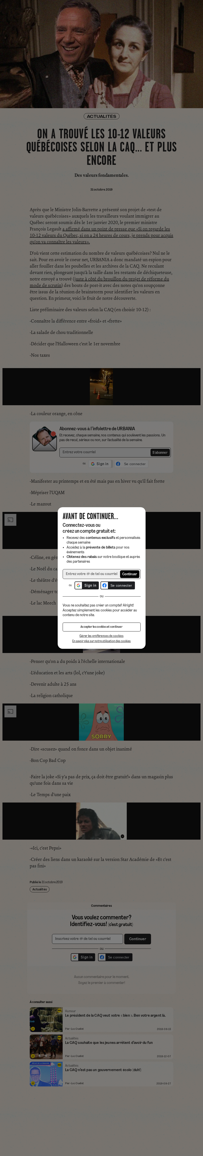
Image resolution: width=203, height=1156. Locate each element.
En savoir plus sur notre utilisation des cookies (101, 641)
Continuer (129, 574)
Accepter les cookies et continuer (101, 627)
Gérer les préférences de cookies (101, 636)
